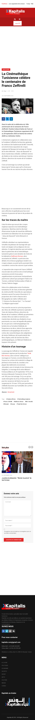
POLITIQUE (5, 665)
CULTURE (4, 680)
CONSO (4, 686)
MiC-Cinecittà (29, 402)
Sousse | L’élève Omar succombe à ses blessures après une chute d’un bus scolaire (16, 479)
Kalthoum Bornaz (17, 256)
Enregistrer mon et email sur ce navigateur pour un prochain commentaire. (17, 532)
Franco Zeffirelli (8, 402)
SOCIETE (6, 454)
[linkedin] (11, 119)
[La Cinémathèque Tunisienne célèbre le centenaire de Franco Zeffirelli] (17, 106)
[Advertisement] (17, 44)
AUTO (3, 677)
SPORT (4, 674)
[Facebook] (3, 119)
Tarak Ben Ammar (22, 404)
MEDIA (4, 683)
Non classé (6, 69)
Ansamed (11, 392)
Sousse (13, 404)
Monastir (6, 404)
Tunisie (13, 454)
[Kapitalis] (17, 12)
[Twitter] (7, 119)
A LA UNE (4, 663)
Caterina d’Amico (11, 399)
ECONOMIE (5, 668)
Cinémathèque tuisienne (24, 399)
